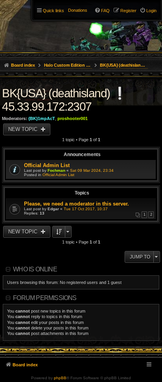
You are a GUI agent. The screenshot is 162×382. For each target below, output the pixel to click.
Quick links (53, 10)
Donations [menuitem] (77, 10)
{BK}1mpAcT (41, 118)
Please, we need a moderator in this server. (76, 204)
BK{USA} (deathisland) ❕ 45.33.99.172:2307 (64, 100)
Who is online (35, 269)
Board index (25, 364)
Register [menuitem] (128, 10)
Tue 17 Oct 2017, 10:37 (86, 209)
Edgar (53, 209)
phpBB (60, 378)
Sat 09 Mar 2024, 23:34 (92, 170)
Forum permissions (44, 298)
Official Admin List (47, 165)
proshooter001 (72, 118)
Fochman (56, 170)
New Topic (23, 129)
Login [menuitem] (151, 10)
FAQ (105, 10)
